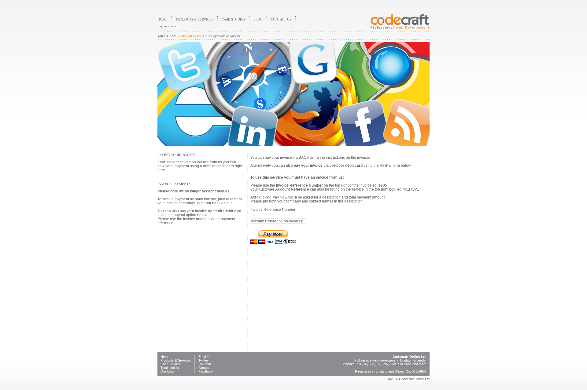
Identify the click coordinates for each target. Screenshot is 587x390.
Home (165, 356)
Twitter (203, 360)
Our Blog (167, 371)
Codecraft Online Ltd (193, 36)
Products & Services (176, 360)
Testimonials (170, 368)
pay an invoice (167, 26)
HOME (162, 19)
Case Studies (170, 364)
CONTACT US (281, 19)
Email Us (205, 356)
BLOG (258, 19)
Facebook (205, 371)
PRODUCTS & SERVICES (194, 19)
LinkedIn (204, 364)
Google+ (204, 368)
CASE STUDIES (233, 19)
